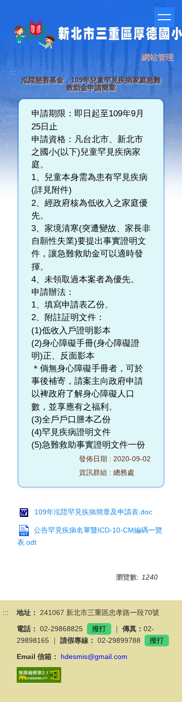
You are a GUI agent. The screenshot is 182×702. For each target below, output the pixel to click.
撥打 (99, 629)
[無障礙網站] (39, 674)
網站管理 (158, 57)
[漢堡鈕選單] (164, 17)
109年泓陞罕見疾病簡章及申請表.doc (93, 512)
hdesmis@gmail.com (94, 656)
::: (13, 72)
